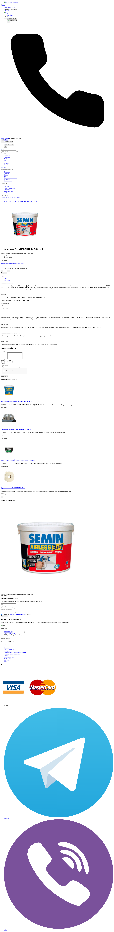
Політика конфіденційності (12, 654)
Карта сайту (7, 658)
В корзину (3, 273)
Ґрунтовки (7, 155)
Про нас (6, 186)
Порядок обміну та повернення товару (15, 652)
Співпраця (7, 189)
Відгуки (6, 660)
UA (16, 20)
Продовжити (4, 376)
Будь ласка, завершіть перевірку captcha (13, 367)
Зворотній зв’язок (9, 657)
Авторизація (10, 15)
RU (9, 22)
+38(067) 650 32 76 (14, 197)
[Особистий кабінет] (6, 12)
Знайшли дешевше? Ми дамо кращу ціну (12, 263)
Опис (5, 278)
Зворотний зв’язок (9, 191)
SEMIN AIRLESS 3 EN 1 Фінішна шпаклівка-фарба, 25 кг (20, 201)
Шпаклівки (7, 157)
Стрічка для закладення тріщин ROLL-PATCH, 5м (16, 429)
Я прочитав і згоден (16, 614)
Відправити (4, 616)
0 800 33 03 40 (5, 197)
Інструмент (7, 163)
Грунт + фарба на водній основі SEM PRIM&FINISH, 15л (18, 460)
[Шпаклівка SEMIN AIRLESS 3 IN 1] (25, 245)
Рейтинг (3, 360)
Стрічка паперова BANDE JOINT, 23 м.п (13, 488)
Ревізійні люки (8, 164)
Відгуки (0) (7, 280)
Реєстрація (10, 13)
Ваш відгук (4, 359)
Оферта (6, 655)
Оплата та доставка (9, 188)
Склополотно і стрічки (10, 161)
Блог (5, 192)
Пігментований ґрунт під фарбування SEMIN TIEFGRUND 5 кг (20, 401)
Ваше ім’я (3, 351)
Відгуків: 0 (4, 276)
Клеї (5, 160)
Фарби (6, 158)
